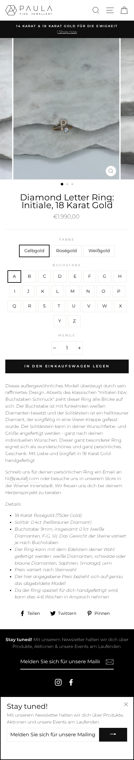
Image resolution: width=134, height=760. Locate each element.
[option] (67, 29)
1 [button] (62, 184)
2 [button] (67, 184)
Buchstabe (67, 265)
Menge (66, 335)
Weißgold (99, 250)
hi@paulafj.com (22, 478)
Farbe (67, 240)
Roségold (66, 250)
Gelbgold (34, 250)
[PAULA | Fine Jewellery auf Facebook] (71, 682)
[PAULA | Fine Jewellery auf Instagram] (58, 682)
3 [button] (72, 184)
